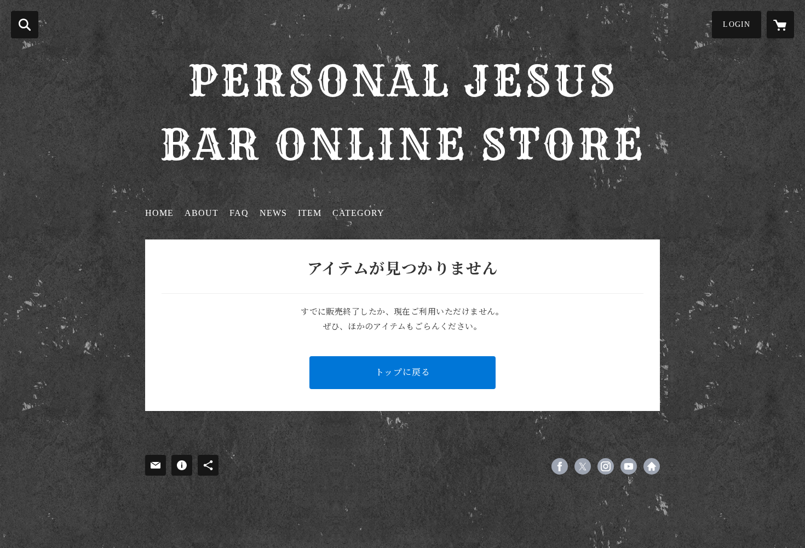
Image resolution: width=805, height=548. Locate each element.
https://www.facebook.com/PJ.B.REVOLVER (559, 466)
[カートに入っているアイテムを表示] (780, 24)
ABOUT (202, 213)
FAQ (239, 213)
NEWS (273, 213)
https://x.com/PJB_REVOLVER (582, 466)
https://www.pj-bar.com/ (651, 466)
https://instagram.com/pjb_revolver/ (605, 466)
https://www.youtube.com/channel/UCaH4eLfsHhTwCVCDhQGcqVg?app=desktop (628, 466)
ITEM (309, 213)
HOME (159, 213)
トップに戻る (402, 372)
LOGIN (736, 24)
